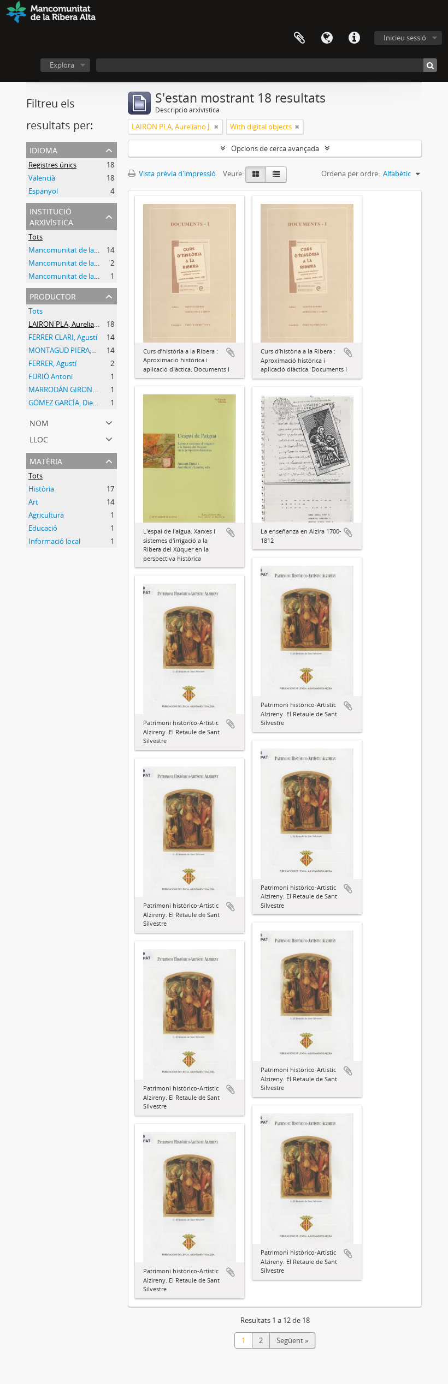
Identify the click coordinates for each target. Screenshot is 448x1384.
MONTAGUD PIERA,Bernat (70, 350)
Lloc (39, 438)
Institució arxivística (51, 216)
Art (33, 502)
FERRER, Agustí (52, 363)
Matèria (46, 460)
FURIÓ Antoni (50, 376)
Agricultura (46, 515)
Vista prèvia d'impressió (176, 173)
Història (41, 489)
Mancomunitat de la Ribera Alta (79, 250)
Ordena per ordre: (350, 173)
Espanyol (43, 191)
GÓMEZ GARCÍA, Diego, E (68, 403)
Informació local (54, 541)
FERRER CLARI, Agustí (62, 337)
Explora (62, 65)
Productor (53, 295)
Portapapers (299, 38)
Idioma (326, 38)
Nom (39, 422)
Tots (35, 237)
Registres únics (52, 165)
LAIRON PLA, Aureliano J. (68, 324)
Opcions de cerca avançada (275, 148)
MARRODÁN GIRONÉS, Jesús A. (77, 389)
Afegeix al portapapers (230, 352)
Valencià (41, 178)
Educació (42, 528)
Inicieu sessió (405, 38)
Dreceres (354, 38)
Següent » (292, 1340)
